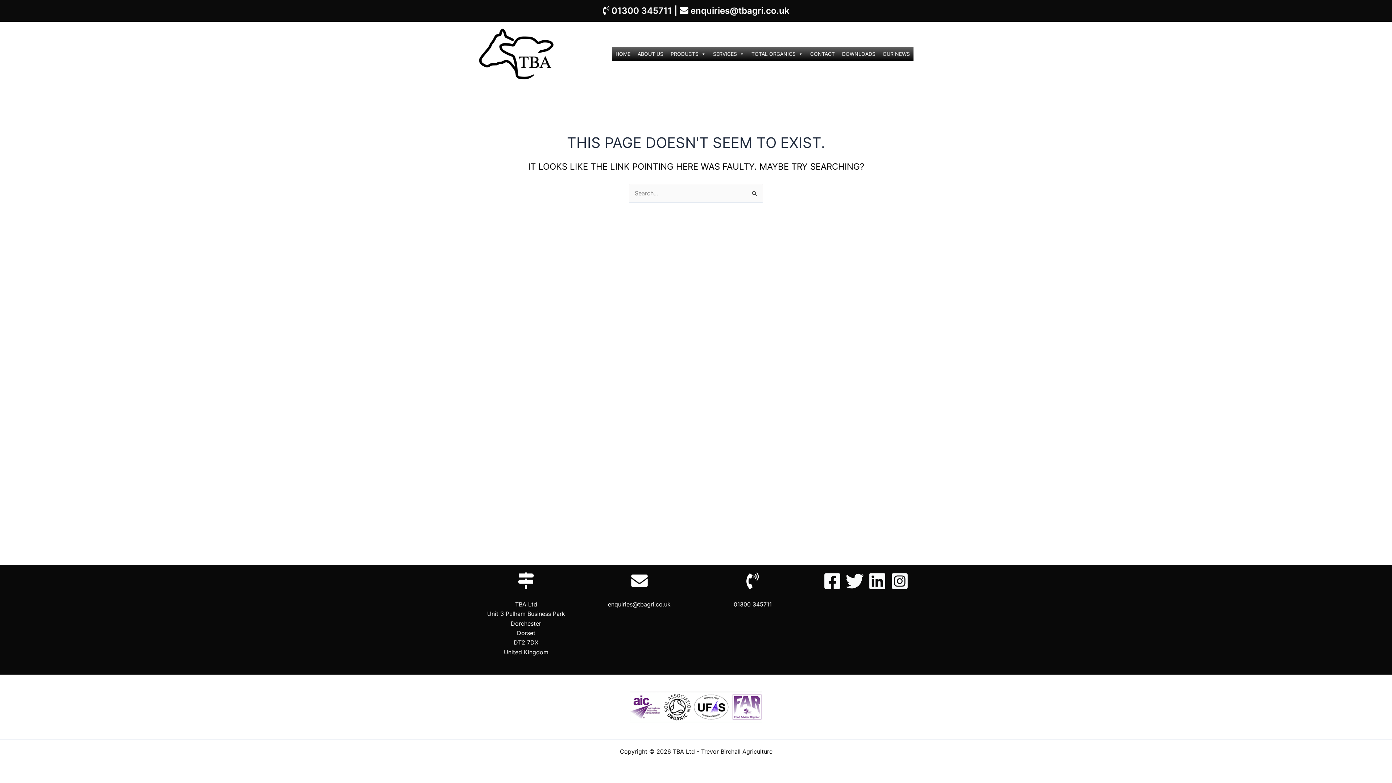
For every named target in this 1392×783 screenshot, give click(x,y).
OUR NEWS (896, 54)
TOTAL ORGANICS (773, 54)
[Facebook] (832, 581)
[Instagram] (900, 581)
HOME (623, 54)
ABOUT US (650, 54)
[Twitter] (855, 581)
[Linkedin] (877, 581)
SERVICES (725, 54)
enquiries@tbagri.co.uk (740, 10)
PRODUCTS (685, 54)
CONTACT (822, 54)
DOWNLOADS (858, 54)
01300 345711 (642, 10)
